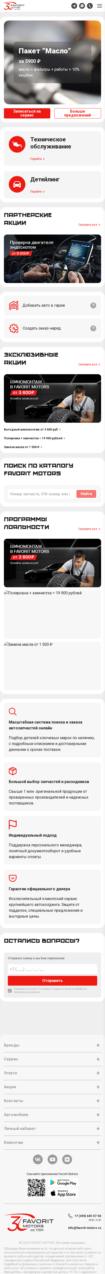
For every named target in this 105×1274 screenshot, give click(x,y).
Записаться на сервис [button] (27, 113)
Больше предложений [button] (77, 113)
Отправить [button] (52, 980)
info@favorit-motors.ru (84, 1228)
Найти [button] (86, 493)
